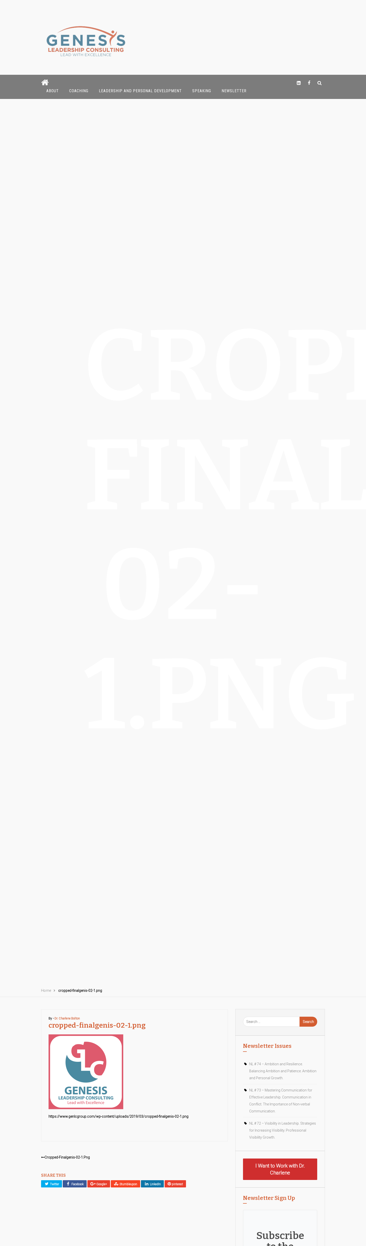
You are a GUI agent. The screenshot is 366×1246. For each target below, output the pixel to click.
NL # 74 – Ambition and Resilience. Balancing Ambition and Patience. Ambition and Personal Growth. (282, 1071)
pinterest (177, 1184)
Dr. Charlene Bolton (67, 1018)
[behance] (319, 83)
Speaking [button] (201, 90)
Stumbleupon (128, 1184)
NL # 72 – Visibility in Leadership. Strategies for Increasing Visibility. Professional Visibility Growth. (282, 1130)
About (52, 90)
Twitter (54, 1184)
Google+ (101, 1184)
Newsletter (234, 90)
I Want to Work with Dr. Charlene (280, 1169)
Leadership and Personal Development (140, 90)
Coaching (78, 90)
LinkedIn (155, 1184)
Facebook (77, 1184)
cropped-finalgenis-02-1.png (67, 1157)
